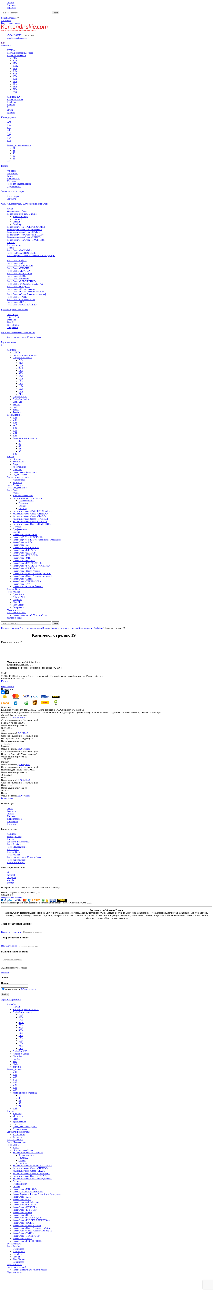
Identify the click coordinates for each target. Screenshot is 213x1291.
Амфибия (11, 834)
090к (15, 71)
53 (14, 156)
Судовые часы (14, 186)
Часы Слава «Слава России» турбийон (26, 291)
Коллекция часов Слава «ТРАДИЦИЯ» (26, 240)
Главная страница (10, 628)
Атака (10, 208)
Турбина (11, 112)
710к (15, 58)
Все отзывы (7, 798)
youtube (10, 880)
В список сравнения (11, 932)
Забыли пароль (28, 989)
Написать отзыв (18, 717)
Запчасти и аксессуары (18, 841)
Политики (12, 824)
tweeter (10, 882)
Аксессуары (13, 196)
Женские (11, 171)
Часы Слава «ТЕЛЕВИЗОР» (21, 299)
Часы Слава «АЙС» (17, 260)
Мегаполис (12, 173)
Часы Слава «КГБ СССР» (19, 273)
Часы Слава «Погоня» (18, 278)
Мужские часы (14, 1264)
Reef (9, 107)
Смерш (16, 221)
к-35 (9, 125)
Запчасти (11, 199)
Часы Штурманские (17, 847)
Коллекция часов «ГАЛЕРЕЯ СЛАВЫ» (26, 227)
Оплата (10, 813)
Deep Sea (11, 319)
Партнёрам (12, 821)
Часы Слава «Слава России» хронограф (26, 294)
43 (14, 153)
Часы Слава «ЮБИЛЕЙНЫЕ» (22, 304)
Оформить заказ (9, 946)
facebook (11, 875)
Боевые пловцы (20, 216)
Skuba (10, 110)
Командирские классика (19, 145)
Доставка (11, 816)
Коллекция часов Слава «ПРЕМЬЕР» (25, 234)
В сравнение (7, 686)
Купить (4, 681)
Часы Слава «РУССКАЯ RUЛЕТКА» (25, 284)
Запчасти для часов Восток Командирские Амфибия (77, 628)
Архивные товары (16, 862)
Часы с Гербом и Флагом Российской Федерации (31, 255)
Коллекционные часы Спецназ (22, 214)
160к (15, 86)
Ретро (10, 176)
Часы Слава (13, 849)
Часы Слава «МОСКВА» (19, 250)
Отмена (5, 972)
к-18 (9, 130)
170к (15, 63)
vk (8, 872)
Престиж (11, 181)
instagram (11, 877)
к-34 (9, 138)
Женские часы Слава (17, 211)
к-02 (9, 122)
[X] (7, 692)
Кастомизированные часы (20, 53)
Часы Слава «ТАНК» (17, 297)
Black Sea (11, 102)
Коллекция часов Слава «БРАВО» (24, 232)
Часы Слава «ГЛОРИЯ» (19, 268)
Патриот (11, 242)
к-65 (9, 127)
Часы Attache (13, 854)
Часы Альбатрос (15, 844)
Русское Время (14, 852)
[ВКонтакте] (3, 692)
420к (15, 60)
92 (14, 158)
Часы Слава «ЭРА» (16, 302)
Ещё (3, 42)
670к (15, 73)
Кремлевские (13, 178)
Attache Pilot (13, 317)
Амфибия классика (16, 55)
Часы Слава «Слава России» (21, 289)
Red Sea (11, 104)
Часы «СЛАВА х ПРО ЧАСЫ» (22, 253)
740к (15, 92)
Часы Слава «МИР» (17, 276)
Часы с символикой (16, 860)
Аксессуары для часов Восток (34, 628)
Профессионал (14, 245)
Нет (25, 733)
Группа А (17, 219)
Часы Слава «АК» (16, 263)
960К (15, 66)
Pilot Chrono (13, 325)
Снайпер (17, 224)
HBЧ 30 (11, 50)
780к (15, 68)
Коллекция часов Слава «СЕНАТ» (24, 237)
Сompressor (12, 327)
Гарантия (11, 811)
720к (15, 89)
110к (15, 84)
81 (14, 150)
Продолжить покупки (32, 932)
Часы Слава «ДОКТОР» (19, 271)
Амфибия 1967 (14, 97)
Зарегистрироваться (11, 999)
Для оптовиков (14, 819)
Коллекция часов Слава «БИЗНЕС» (24, 229)
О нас (10, 808)
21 (14, 148)
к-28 (9, 135)
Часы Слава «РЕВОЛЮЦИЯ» (21, 281)
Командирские (14, 836)
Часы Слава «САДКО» (18, 286)
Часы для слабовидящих (19, 184)
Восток (10, 839)
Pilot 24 (10, 322)
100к (15, 76)
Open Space (12, 314)
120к (15, 79)
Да (19, 733)
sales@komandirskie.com (11, 897)
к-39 (9, 161)
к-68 (9, 140)
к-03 (9, 132)
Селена (10, 247)
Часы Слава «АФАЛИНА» (20, 265)
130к (15, 81)
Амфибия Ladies (15, 99)
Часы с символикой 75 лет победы (24, 337)
